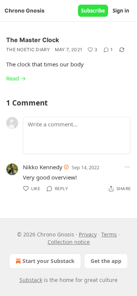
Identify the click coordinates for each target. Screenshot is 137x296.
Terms (109, 234)
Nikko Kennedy (42, 167)
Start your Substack (48, 261)
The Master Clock (32, 40)
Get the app (106, 261)
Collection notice (69, 242)
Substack (30, 279)
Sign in (121, 10)
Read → (16, 78)
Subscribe (93, 10)
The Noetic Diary (28, 49)
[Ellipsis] (127, 167)
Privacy (88, 234)
